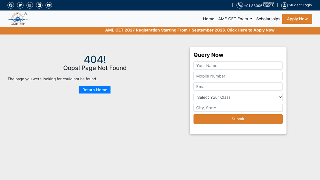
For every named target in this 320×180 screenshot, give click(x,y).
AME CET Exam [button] (233, 18)
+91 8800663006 (258, 6)
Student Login (300, 5)
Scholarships (268, 18)
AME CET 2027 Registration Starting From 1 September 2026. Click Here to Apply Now (187, 30)
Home (209, 18)
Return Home (94, 89)
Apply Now (297, 18)
